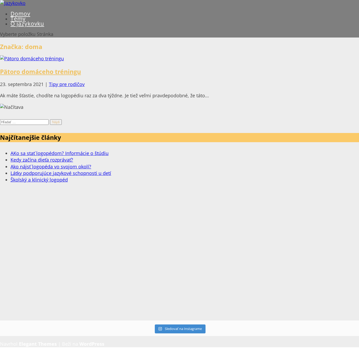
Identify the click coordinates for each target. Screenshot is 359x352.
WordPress (91, 344)
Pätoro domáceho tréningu (40, 71)
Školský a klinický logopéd (39, 180)
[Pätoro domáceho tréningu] (32, 58)
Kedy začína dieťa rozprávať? (42, 160)
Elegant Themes (38, 344)
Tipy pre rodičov (67, 84)
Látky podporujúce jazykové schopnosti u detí (61, 173)
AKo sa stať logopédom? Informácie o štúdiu (60, 153)
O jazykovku (27, 23)
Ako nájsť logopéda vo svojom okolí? (51, 166)
